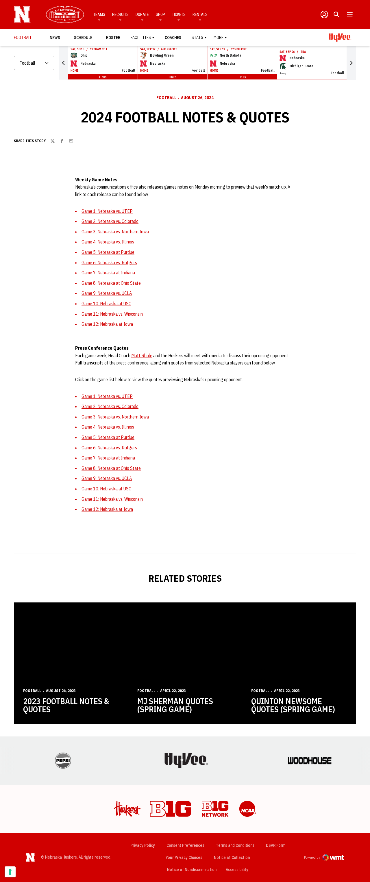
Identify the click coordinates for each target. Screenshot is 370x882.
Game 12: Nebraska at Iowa (107, 324)
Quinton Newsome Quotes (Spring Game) (293, 705)
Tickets (179, 14)
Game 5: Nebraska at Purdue (108, 252)
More (218, 37)
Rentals (200, 14)
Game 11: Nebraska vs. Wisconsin (112, 314)
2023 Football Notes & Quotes (66, 705)
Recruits (120, 14)
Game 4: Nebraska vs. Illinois (108, 242)
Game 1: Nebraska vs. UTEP (107, 211)
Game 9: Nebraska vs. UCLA (107, 293)
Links (103, 77)
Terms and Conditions (235, 845)
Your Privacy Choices (184, 857)
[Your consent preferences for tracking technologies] (10, 871)
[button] (63, 63)
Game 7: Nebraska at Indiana (108, 273)
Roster (113, 37)
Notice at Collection (232, 857)
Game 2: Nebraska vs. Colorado (110, 221)
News (55, 37)
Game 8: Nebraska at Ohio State (111, 283)
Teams (99, 14)
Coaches (173, 37)
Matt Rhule (141, 355)
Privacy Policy (142, 845)
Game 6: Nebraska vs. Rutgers (109, 262)
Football (166, 97)
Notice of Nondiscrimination (192, 869)
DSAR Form (275, 845)
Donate (142, 14)
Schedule (83, 37)
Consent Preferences (185, 845)
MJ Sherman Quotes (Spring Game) (175, 705)
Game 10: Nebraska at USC (106, 303)
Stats (197, 37)
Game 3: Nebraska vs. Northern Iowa (115, 232)
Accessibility (237, 869)
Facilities (141, 37)
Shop (160, 14)
